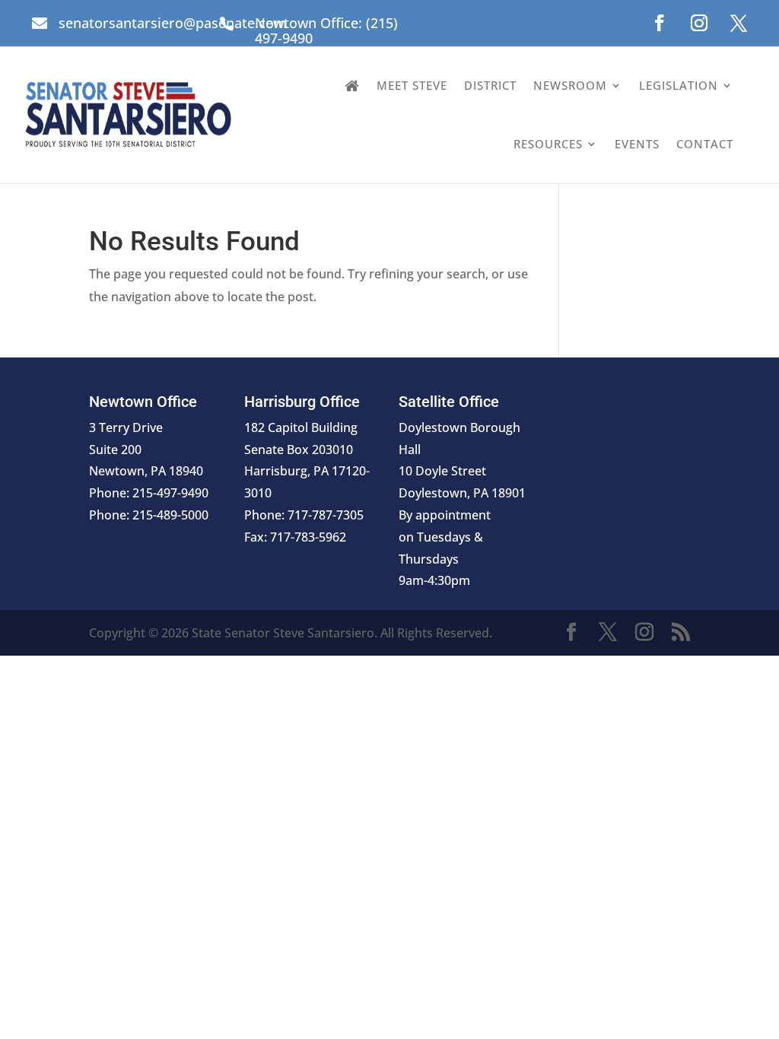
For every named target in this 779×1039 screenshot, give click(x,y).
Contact (704, 143)
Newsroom (570, 85)
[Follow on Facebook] (659, 23)
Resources (548, 143)
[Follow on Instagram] (699, 23)
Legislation (678, 85)
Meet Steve (412, 85)
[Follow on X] (738, 23)
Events (637, 143)
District (490, 85)
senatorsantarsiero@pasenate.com (173, 23)
